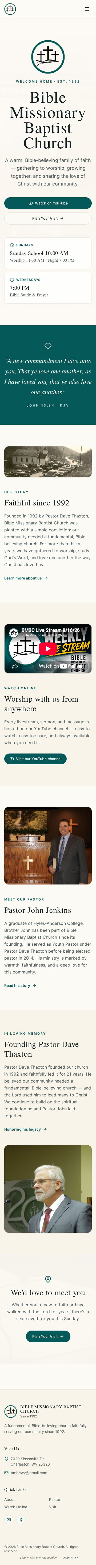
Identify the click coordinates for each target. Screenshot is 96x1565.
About (9, 1499)
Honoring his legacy (22, 1129)
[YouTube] (8, 1519)
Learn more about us (23, 578)
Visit (52, 1507)
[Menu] (87, 9)
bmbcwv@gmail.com (29, 1472)
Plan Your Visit (45, 218)
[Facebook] (21, 1519)
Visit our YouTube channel (38, 758)
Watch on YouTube (51, 203)
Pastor (54, 1499)
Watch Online (15, 1507)
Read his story (17, 985)
